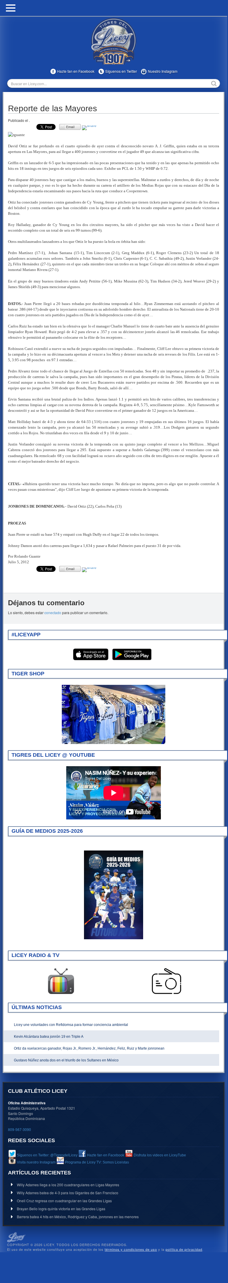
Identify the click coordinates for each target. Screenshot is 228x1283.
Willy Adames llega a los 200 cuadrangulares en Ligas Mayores (68, 1184)
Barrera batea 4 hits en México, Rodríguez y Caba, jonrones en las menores (78, 1216)
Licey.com (113, 41)
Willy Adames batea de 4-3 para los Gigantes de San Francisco (67, 1192)
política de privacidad (184, 1249)
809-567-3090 (19, 1129)
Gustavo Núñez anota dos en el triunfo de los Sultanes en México (66, 1060)
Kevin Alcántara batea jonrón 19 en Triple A (48, 1037)
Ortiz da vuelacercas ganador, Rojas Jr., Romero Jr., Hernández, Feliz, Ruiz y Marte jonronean (89, 1048)
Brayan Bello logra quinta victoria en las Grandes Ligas (61, 1208)
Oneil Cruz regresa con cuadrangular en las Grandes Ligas (64, 1200)
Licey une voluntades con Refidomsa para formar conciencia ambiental (71, 1025)
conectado (52, 612)
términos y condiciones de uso (131, 1249)
